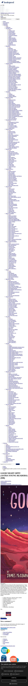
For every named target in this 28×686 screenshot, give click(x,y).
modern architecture (12, 40)
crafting (9, 36)
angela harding (11, 32)
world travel (10, 424)
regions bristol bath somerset (14, 104)
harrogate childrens (12, 395)
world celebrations (12, 341)
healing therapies (11, 430)
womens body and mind (13, 441)
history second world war (13, 235)
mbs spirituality (11, 293)
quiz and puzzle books (13, 207)
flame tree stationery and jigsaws (15, 176)
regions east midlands (12, 109)
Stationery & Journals (10, 371)
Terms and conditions (7, 632)
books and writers (12, 132)
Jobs (4, 643)
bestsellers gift (11, 55)
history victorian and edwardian (14, 239)
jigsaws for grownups (12, 180)
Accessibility (5, 634)
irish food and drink (12, 160)
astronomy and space (12, 300)
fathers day (10, 193)
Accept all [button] (14, 677)
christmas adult (11, 95)
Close (7, 26)
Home (4, 21)
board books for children (13, 70)
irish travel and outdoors (13, 276)
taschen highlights (12, 44)
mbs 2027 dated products (13, 282)
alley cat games (11, 172)
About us (5, 443)
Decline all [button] (14, 680)
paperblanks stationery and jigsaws (15, 383)
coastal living (11, 248)
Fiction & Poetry (9, 129)
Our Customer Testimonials (11, 451)
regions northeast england (13, 111)
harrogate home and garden (14, 399)
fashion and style (11, 37)
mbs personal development (13, 292)
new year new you (12, 262)
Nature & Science (9, 296)
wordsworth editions (12, 147)
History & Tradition (10, 213)
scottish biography (12, 350)
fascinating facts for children (14, 77)
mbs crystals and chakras (13, 286)
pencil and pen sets (12, 384)
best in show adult (12, 49)
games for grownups (12, 178)
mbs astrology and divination (14, 283)
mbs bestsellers (11, 285)
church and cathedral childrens (14, 74)
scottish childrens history (13, 352)
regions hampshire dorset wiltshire (15, 110)
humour (10, 198)
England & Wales (9, 97)
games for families (12, 80)
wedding (10, 338)
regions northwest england (13, 112)
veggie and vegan (12, 166)
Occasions (8, 316)
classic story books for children (14, 75)
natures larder (11, 162)
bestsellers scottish (12, 56)
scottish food (11, 164)
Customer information (10, 459)
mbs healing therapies (12, 288)
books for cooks (11, 155)
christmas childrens (12, 73)
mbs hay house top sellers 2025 (14, 287)
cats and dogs (11, 190)
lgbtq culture (10, 124)
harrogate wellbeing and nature (14, 403)
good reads (10, 140)
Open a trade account (11, 627)
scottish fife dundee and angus (14, 357)
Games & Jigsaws (9, 169)
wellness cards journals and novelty (15, 388)
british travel (10, 101)
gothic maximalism (12, 255)
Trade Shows (8, 389)
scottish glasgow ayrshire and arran (15, 362)
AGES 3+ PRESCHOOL (6, 481)
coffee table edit (11, 249)
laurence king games (12, 183)
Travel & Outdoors (9, 404)
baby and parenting (12, 245)
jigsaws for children (12, 179)
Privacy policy (6, 633)
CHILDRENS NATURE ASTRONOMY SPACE (11, 484)
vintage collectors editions (13, 146)
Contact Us (5, 461)
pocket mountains (12, 416)
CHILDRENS (4, 482)
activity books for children (13, 67)
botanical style (11, 246)
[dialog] (14, 674)
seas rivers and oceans (12, 315)
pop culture (10, 42)
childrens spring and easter (13, 71)
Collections (5, 25)
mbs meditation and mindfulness (15, 289)
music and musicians (12, 41)
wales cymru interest (12, 118)
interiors (10, 256)
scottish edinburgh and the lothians (15, 355)
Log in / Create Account (9, 13)
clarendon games (11, 174)
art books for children (12, 35)
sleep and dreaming (12, 437)
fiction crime (10, 137)
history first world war (12, 228)
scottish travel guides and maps (14, 418)
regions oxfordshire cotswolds (14, 114)
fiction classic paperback (13, 135)
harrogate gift (11, 398)
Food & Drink (9, 149)
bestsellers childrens (12, 51)
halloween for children (13, 82)
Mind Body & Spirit (10, 279)
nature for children (12, 310)
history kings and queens (13, 231)
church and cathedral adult (13, 219)
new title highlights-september (14, 62)
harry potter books (12, 83)
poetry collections (12, 144)
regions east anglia (12, 108)
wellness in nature (12, 439)
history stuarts (11, 237)
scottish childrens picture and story (15, 354)
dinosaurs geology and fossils (14, 76)
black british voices (12, 123)
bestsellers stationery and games (14, 57)
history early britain (12, 226)
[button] (14, 684)
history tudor (11, 238)
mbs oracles (10, 290)
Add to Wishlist (4, 628)
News (7, 457)
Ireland (7, 269)
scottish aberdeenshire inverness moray (16, 347)
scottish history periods (13, 364)
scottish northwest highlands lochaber (16, 367)
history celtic (11, 225)
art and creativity (11, 34)
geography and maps (12, 304)
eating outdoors (11, 157)
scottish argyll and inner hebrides (15, 348)
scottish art (10, 43)
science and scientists (12, 313)
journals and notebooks (13, 381)
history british (11, 224)
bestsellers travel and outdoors (14, 58)
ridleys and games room (13, 185)
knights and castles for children (14, 89)
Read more (6, 668)
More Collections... (12, 90)
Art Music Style (9, 28)
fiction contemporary (12, 136)
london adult (10, 102)
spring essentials (11, 336)
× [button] (26, 663)
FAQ (7, 452)
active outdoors (11, 408)
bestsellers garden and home (14, 54)
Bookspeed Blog (9, 460)
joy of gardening (11, 259)
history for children (12, 85)
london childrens (11, 103)
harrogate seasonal (12, 401)
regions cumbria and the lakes (14, 105)
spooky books (11, 210)
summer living (11, 265)
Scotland (7, 343)
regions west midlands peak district (15, 116)
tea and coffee (11, 165)
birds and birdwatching (13, 301)
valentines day (11, 211)
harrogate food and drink (13, 397)
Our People (8, 447)
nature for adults (11, 309)
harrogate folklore (12, 396)
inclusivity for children (13, 87)
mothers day (10, 331)
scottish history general (13, 363)
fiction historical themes (13, 139)
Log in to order (4, 618)
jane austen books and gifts (13, 142)
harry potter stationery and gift (14, 84)
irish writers (10, 278)
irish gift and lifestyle (12, 275)
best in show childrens (12, 50)
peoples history (11, 128)
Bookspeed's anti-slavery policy (12, 450)
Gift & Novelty (9, 186)
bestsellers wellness (12, 60)
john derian (10, 181)
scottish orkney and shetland (14, 368)
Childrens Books (9, 63)
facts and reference (12, 192)
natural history (11, 308)
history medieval (11, 232)
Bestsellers (5, 23)
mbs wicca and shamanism (13, 295)
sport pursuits (11, 419)
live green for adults (12, 125)
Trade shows (8, 458)
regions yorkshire (11, 117)
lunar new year (11, 330)
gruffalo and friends (12, 81)
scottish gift (10, 208)
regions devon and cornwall (14, 107)
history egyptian (11, 227)
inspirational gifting (12, 199)
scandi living (11, 263)
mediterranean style (12, 261)
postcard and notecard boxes (14, 386)
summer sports (11, 420)
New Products (6, 22)
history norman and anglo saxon (14, 233)
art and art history (11, 33)
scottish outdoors (11, 369)
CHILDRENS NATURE (6, 483)
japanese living (11, 258)
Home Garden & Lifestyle (11, 241)
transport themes (11, 422)
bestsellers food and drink (13, 53)
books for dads (11, 322)
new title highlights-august (13, 61)
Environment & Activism (11, 119)
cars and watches (11, 247)
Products (5, 467)
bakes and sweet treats (12, 152)
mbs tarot (10, 294)
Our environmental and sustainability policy (15, 449)
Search (2, 19)
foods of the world (12, 158)
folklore (10, 194)
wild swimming (11, 423)
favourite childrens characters (14, 78)
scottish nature (11, 314)
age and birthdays (12, 320)
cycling (9, 411)
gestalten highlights (12, 39)
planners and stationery (13, 385)
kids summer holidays (12, 88)
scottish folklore (11, 358)
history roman (11, 234)
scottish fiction (11, 145)
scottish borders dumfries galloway (15, 351)
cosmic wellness (11, 429)
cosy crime (10, 133)
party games (10, 184)
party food (10, 163)
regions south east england (13, 115)
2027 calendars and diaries (13, 375)
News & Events (6, 453)
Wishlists (2, 13)
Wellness (7, 425)
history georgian (11, 229)
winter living (11, 267)
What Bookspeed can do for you (12, 446)
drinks (9, 156)
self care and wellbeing (13, 436)
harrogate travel (11, 402)
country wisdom (11, 221)
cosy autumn (11, 251)
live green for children (12, 126)
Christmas (8, 91)
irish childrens (11, 273)
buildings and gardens (12, 218)
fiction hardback (11, 138)
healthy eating (11, 159)
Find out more (3, 627)
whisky (9, 167)
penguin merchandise (12, 143)
